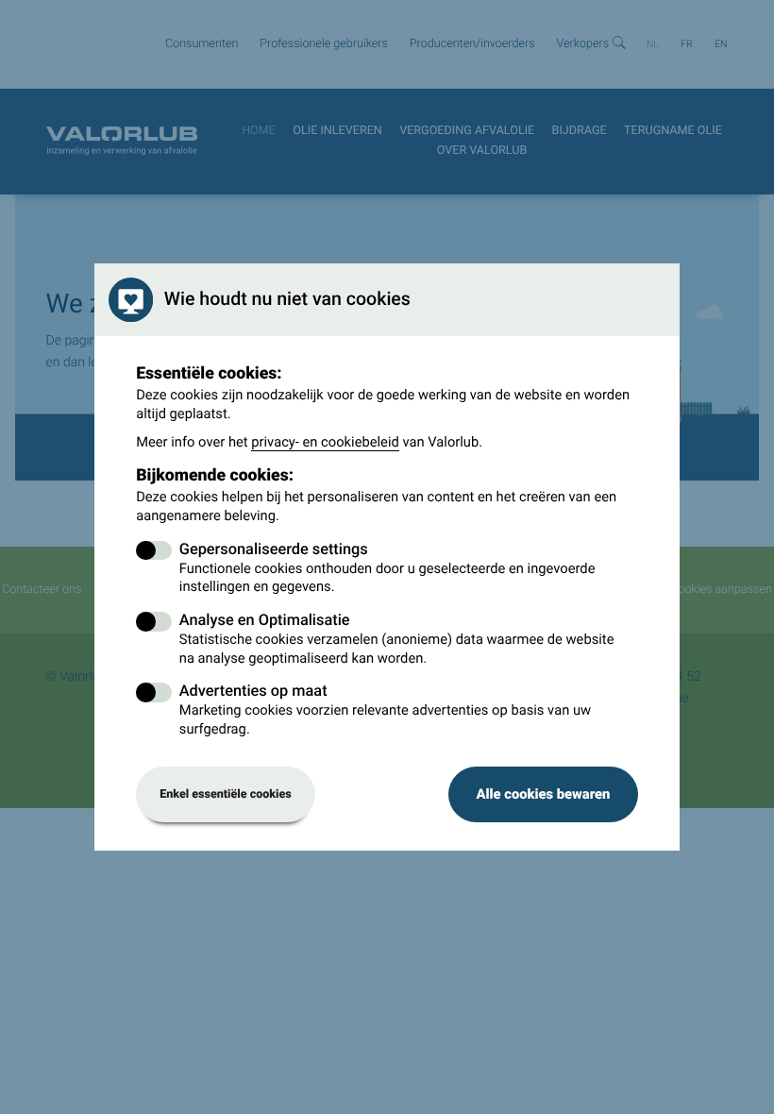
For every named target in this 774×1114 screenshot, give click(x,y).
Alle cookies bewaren (543, 793)
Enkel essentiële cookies (226, 794)
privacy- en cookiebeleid (325, 441)
